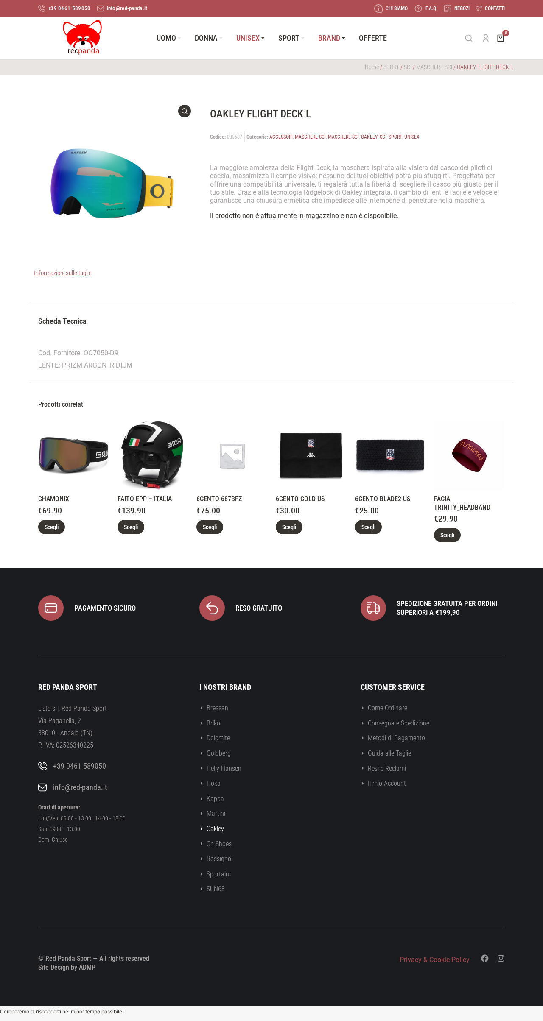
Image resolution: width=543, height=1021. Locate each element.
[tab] (62, 322)
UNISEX (412, 137)
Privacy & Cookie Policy (435, 960)
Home (372, 67)
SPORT (391, 67)
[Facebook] (485, 958)
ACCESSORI (281, 137)
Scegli (52, 527)
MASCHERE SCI (434, 67)
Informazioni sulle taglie (63, 273)
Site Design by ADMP (66, 967)
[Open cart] (500, 38)
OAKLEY (369, 137)
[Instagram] (501, 958)
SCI (407, 67)
